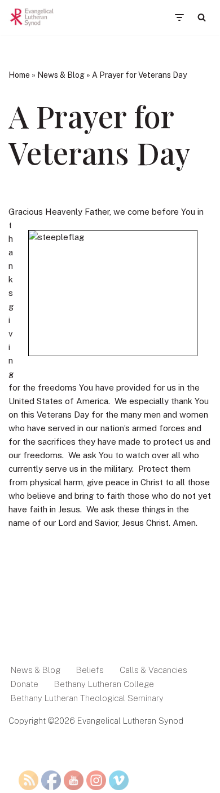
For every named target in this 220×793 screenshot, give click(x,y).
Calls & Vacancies (153, 670)
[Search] (201, 17)
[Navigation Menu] (179, 17)
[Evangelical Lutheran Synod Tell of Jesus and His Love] (32, 17)
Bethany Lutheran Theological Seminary (87, 698)
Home (19, 74)
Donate (24, 684)
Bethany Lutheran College (104, 684)
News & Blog (61, 74)
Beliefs (90, 670)
